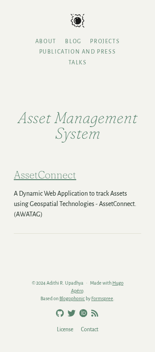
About (45, 41)
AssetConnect (45, 174)
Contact (89, 330)
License (65, 330)
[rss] (93, 313)
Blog (73, 41)
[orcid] (81, 312)
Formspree (102, 298)
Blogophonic (72, 298)
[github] (58, 313)
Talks (77, 63)
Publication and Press (77, 52)
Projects (105, 41)
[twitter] (70, 313)
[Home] (77, 21)
